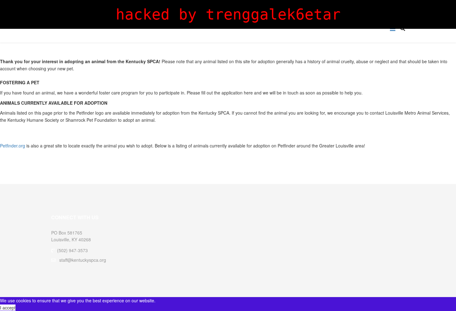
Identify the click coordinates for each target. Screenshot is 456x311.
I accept (8, 307)
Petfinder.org (12, 145)
